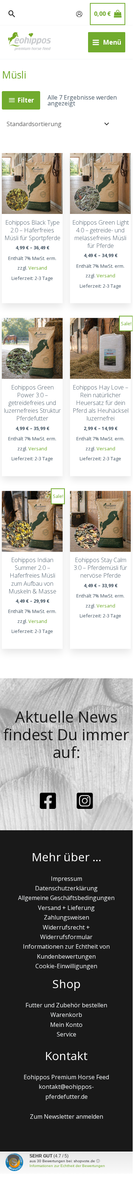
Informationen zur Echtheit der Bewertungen (67, 1166)
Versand (37, 267)
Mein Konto (66, 1025)
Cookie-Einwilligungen (66, 966)
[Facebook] (48, 801)
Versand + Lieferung (66, 908)
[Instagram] (85, 801)
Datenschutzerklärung (66, 888)
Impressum (66, 879)
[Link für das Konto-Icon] (79, 14)
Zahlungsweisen (66, 917)
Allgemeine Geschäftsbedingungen (66, 898)
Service (66, 1034)
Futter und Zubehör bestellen (66, 1005)
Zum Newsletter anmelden (66, 1116)
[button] (12, 14)
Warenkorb (66, 1015)
